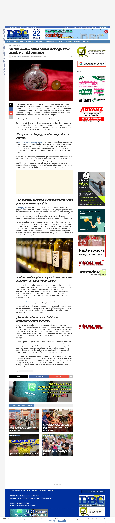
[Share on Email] (11, 113)
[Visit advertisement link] (76, 34)
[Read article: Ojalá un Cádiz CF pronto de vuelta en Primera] (24, 445)
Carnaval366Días (51, 41)
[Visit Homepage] (24, 34)
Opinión (68, 41)
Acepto (61, 521)
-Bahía (45, 411)
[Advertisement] (57, 12)
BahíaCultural (39, 41)
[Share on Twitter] (11, 105)
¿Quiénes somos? (14, 490)
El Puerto (85, 27)
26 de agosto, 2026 (15, 455)
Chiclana (80, 27)
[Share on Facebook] (11, 109)
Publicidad (34, 490)
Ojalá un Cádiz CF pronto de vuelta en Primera (24, 453)
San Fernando (74, 27)
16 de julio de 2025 (26, 56)
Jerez (68, 27)
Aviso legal (42, 490)
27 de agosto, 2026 (15, 430)
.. (20, 371)
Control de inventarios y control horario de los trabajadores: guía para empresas (24, 428)
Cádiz (65, 27)
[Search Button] (107, 41)
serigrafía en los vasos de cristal (30, 142)
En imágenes (77, 41)
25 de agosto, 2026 (48, 455)
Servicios (86, 41)
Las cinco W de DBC (25, 490)
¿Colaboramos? (50, 490)
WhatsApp (104, 27)
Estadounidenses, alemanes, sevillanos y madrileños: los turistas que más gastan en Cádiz (56, 451)
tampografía (23, 207)
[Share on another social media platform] (11, 117)
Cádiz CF (61, 41)
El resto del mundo (26, 41)
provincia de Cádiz (28, 371)
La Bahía (14, 41)
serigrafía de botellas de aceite (29, 302)
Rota (96, 27)
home (10, 45)
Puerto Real (91, 27)
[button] (93, 491)
